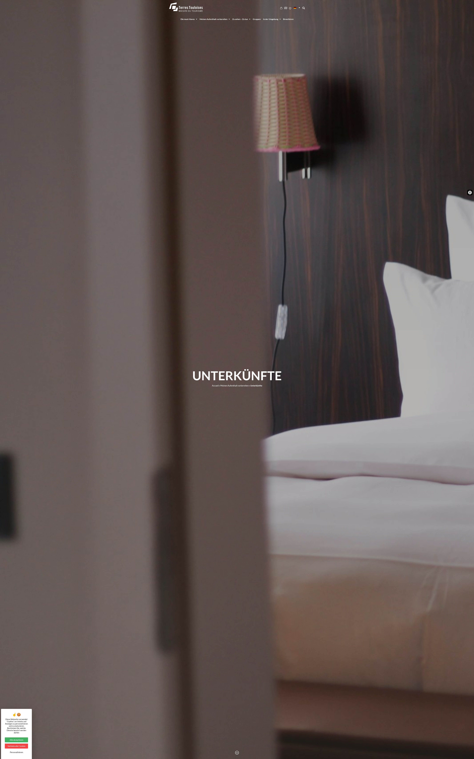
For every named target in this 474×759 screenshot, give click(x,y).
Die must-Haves (188, 19)
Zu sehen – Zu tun (240, 19)
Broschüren (288, 19)
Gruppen (257, 19)
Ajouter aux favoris (290, 8)
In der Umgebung (270, 19)
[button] (297, 7)
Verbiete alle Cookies (16, 746)
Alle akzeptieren (16, 740)
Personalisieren (16, 752)
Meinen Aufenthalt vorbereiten (213, 19)
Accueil (215, 385)
